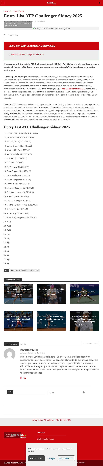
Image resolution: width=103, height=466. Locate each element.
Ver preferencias (66, 458)
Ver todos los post (90, 344)
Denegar (51, 458)
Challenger (19, 11)
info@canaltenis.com (45, 439)
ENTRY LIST (34, 270)
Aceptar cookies (36, 458)
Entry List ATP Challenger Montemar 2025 (51, 420)
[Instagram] (21, 378)
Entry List (8, 11)
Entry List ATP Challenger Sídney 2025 (27, 54)
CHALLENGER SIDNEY (19, 270)
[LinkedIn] (25, 378)
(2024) (73, 88)
